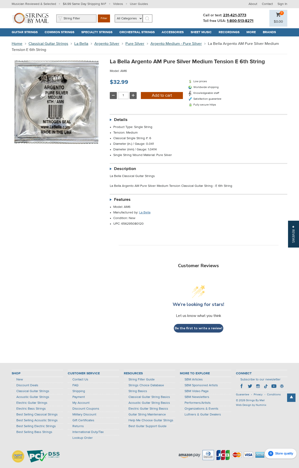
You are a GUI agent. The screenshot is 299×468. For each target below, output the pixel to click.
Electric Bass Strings (31, 408)
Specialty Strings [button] (98, 32)
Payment (78, 397)
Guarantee (242, 394)
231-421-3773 (234, 15)
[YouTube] (273, 386)
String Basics (137, 391)
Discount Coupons (85, 408)
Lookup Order (82, 438)
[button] (278, 22)
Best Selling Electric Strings (36, 426)
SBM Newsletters (197, 397)
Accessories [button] (174, 32)
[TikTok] (265, 386)
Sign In (282, 4)
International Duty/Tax (88, 432)
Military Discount (84, 414)
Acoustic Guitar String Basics (149, 402)
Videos (118, 4)
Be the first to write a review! (198, 328)
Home (17, 44)
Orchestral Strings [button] (138, 32)
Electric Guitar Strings (31, 402)
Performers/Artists (198, 402)
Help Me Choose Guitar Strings (150, 420)
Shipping (78, 391)
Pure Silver (134, 44)
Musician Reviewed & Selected (34, 4)
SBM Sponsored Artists (201, 385)
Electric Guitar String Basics (148, 408)
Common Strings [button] (61, 32)
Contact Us (80, 379)
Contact (267, 4)
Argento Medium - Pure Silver (176, 44)
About (253, 4)
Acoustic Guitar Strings (32, 397)
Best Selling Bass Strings (34, 432)
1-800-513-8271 (240, 21)
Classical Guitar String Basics (149, 397)
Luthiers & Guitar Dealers (203, 414)
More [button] (252, 32)
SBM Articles (194, 379)
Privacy (258, 394)
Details (121, 120)
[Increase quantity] (133, 95)
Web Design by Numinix (251, 405)
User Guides (139, 4)
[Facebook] (242, 386)
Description (125, 169)
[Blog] (281, 386)
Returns (78, 426)
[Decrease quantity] (113, 95)
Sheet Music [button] (203, 32)
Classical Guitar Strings (48, 44)
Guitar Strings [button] (26, 32)
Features (122, 200)
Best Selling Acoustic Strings (37, 420)
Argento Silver (106, 44)
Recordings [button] (231, 32)
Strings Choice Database (146, 385)
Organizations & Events (201, 408)
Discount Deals (27, 385)
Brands (269, 32)
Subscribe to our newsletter (260, 379)
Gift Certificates (83, 420)
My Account (80, 402)
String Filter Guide (141, 379)
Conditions (274, 394)
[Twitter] (249, 386)
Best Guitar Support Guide (147, 426)
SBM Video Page (197, 391)
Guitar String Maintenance (147, 414)
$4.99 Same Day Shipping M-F (84, 4)
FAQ (75, 385)
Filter (104, 18)
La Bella (81, 44)
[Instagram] (257, 386)
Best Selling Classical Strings (37, 414)
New (19, 379)
